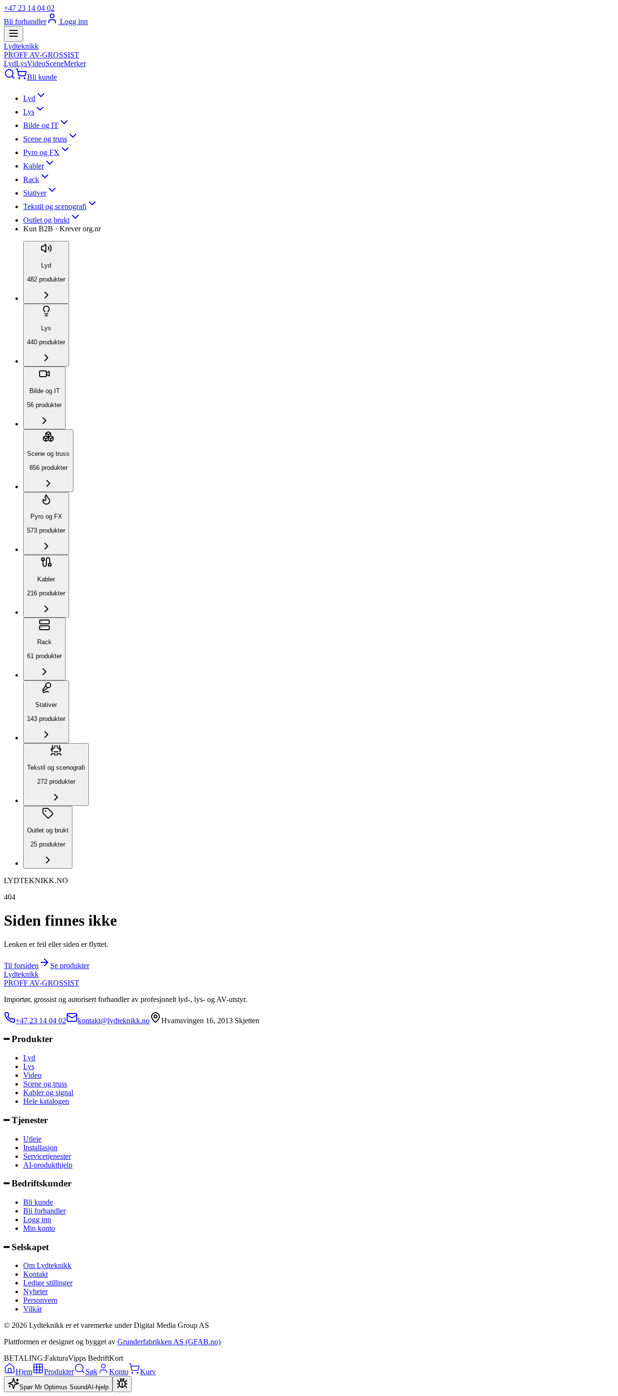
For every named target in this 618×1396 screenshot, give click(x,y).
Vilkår (32, 1309)
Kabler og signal (48, 1092)
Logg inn (73, 21)
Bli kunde (42, 77)
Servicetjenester (47, 1156)
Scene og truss (45, 139)
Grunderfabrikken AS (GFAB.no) (169, 1342)
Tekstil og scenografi (54, 206)
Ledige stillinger (47, 1283)
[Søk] (9, 77)
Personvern (40, 1300)
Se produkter (69, 965)
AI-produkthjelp (47, 1165)
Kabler (33, 166)
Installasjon (40, 1147)
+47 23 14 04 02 (29, 8)
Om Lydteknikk (47, 1265)
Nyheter (35, 1291)
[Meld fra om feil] (122, 1384)
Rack (31, 179)
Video (36, 63)
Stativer (34, 193)
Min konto (39, 1228)
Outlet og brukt (46, 220)
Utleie (32, 1139)
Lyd (10, 63)
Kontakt (35, 1274)
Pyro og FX (41, 152)
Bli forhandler (25, 21)
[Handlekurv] (21, 77)
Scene (54, 63)
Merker (75, 63)
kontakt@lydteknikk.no (114, 1020)
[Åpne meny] (13, 34)
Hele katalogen (46, 1101)
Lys (21, 63)
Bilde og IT (40, 125)
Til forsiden (21, 965)
